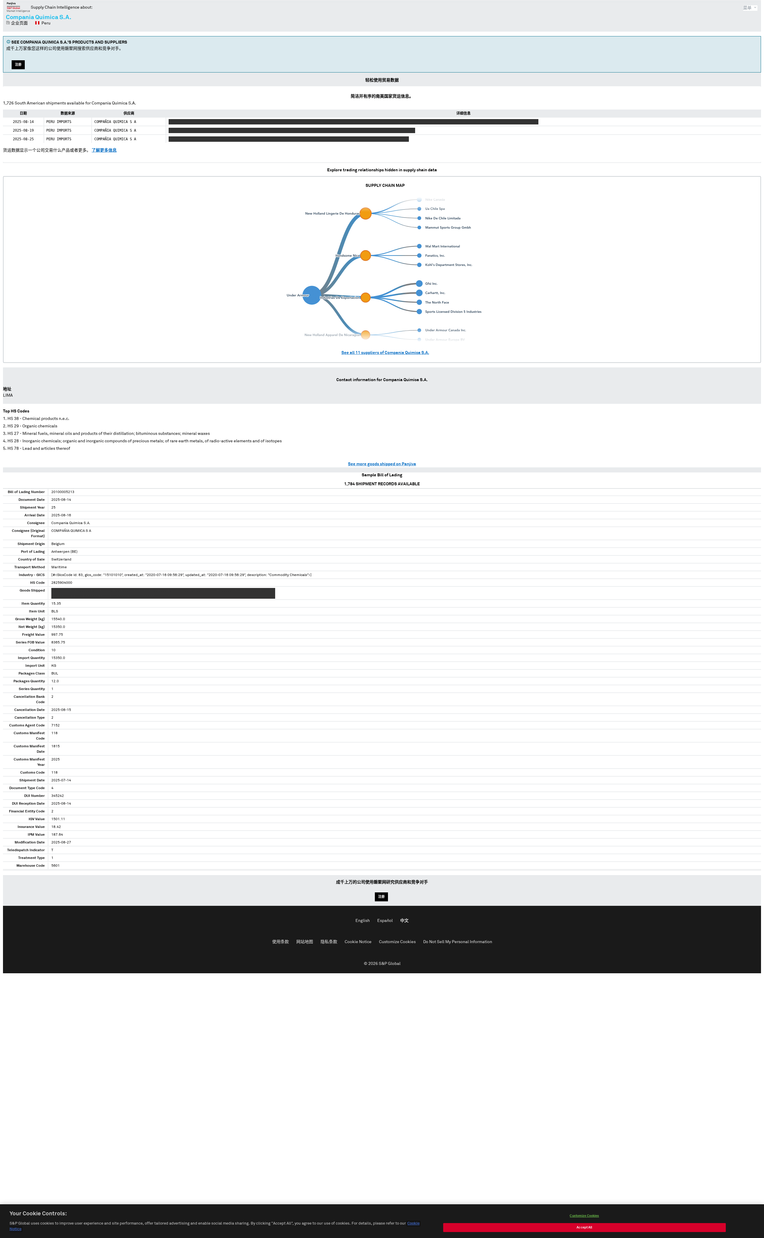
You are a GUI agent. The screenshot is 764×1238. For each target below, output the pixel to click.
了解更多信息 (104, 150)
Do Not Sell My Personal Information (457, 942)
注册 (18, 64)
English (362, 921)
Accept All (584, 1227)
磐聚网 (18, 7)
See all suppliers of (385, 353)
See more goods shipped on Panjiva (382, 464)
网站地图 (304, 942)
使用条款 (280, 942)
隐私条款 (329, 942)
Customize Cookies (397, 942)
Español (385, 921)
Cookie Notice (358, 942)
